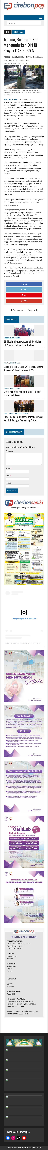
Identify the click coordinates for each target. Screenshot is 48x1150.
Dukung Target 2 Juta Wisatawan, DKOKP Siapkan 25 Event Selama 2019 (23, 368)
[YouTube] (24, 1138)
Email (8, 476)
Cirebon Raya (9, 338)
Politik (17, 338)
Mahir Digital (37, 1148)
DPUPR (29, 57)
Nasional (18, 413)
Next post (31, 310)
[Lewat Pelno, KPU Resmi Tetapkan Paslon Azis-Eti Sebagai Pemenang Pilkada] (24, 410)
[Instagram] (13, 1138)
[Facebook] (8, 1138)
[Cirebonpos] (24, 6)
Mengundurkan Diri (10, 60)
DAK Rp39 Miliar (18, 57)
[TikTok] (19, 1138)
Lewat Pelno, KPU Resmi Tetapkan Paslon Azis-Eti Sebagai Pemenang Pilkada (24, 418)
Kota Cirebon (38, 57)
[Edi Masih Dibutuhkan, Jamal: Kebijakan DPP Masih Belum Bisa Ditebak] (24, 335)
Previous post (18, 310)
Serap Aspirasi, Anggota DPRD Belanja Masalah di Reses (22, 393)
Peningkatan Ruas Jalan (12, 63)
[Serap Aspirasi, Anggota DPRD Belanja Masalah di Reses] (24, 385)
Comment (9, 451)
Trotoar (24, 63)
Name (8, 469)
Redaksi (15, 99)
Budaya (6, 363)
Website (8, 483)
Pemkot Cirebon (24, 60)
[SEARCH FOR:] (24, 22)
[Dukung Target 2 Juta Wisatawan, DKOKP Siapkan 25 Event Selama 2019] (24, 360)
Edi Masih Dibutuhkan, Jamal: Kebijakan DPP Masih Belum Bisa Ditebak (22, 343)
